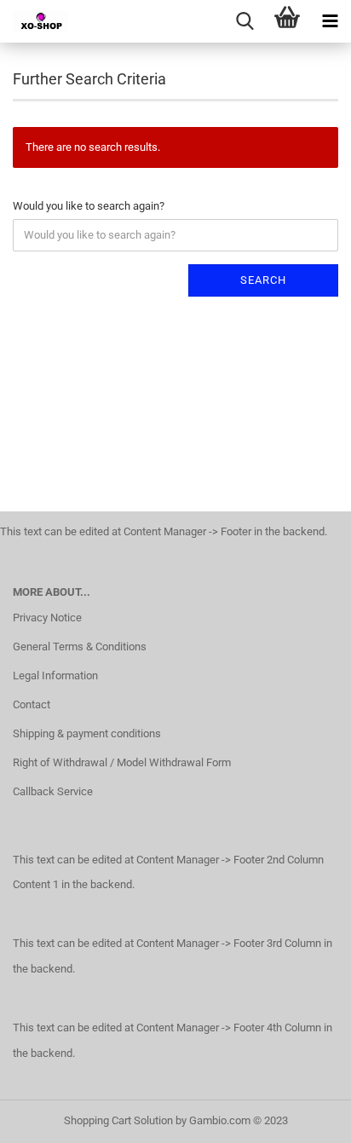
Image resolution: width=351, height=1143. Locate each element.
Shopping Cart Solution (118, 1120)
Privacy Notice (47, 617)
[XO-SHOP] (34, 21)
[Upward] (304, 1117)
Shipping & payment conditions (87, 733)
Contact (31, 704)
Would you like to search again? (88, 205)
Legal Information (55, 675)
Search (263, 280)
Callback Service (53, 791)
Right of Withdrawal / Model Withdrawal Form (122, 762)
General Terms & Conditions (80, 646)
